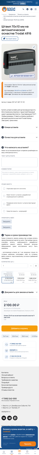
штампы (23, 90)
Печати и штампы (23, 14)
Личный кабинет (7, 375)
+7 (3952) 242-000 (15, 344)
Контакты (5, 372)
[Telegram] (27, 9)
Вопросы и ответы (8, 377)
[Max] (31, 9)
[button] (19, 3)
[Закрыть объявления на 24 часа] (36, 3)
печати (16, 90)
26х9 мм (15, 336)
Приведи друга (7, 387)
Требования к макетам (10, 380)
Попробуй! (5, 382)
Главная (4, 14)
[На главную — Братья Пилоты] (9, 9)
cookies (13, 434)
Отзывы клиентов (8, 390)
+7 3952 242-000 (9, 398)
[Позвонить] (23, 9)
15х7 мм (5, 336)
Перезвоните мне (14, 400)
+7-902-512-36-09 (15, 356)
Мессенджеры (5, 400)
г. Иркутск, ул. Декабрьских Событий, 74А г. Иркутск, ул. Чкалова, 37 (16, 407)
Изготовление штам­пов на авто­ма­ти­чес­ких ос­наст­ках (20, 17)
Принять (27, 444)
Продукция (12, 14)
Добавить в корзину (19, 328)
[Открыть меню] (35, 9)
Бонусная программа (9, 385)
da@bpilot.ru (13, 350)
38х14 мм (25, 336)
